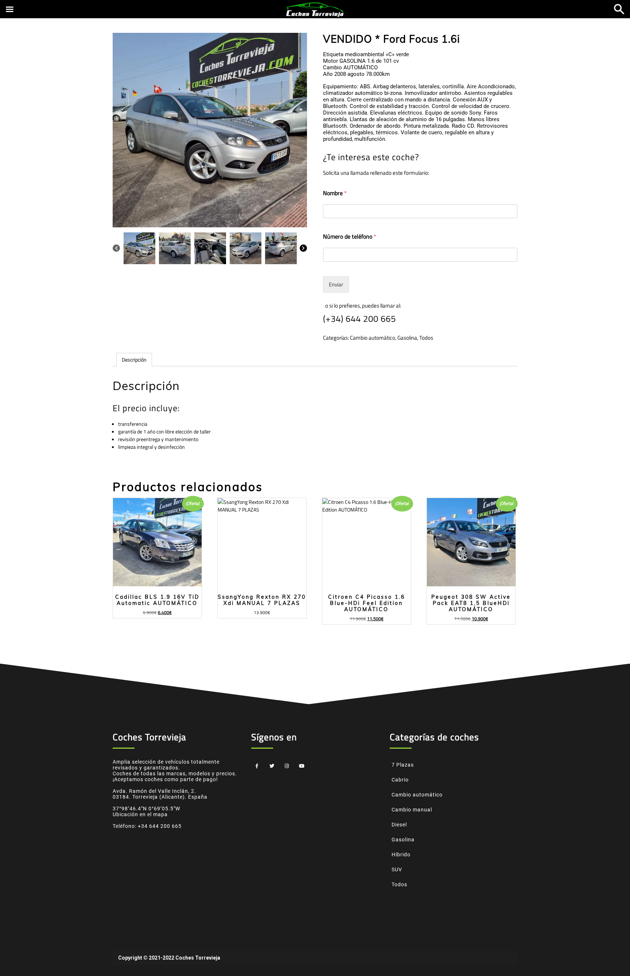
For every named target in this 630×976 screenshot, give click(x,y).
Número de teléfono (349, 236)
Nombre (335, 193)
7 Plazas (403, 765)
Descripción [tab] (134, 359)
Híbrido (401, 854)
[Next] (303, 247)
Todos (426, 337)
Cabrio (400, 780)
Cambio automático (372, 337)
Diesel (399, 825)
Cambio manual (412, 810)
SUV (397, 869)
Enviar (336, 284)
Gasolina (407, 337)
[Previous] (116, 247)
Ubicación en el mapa (140, 814)
